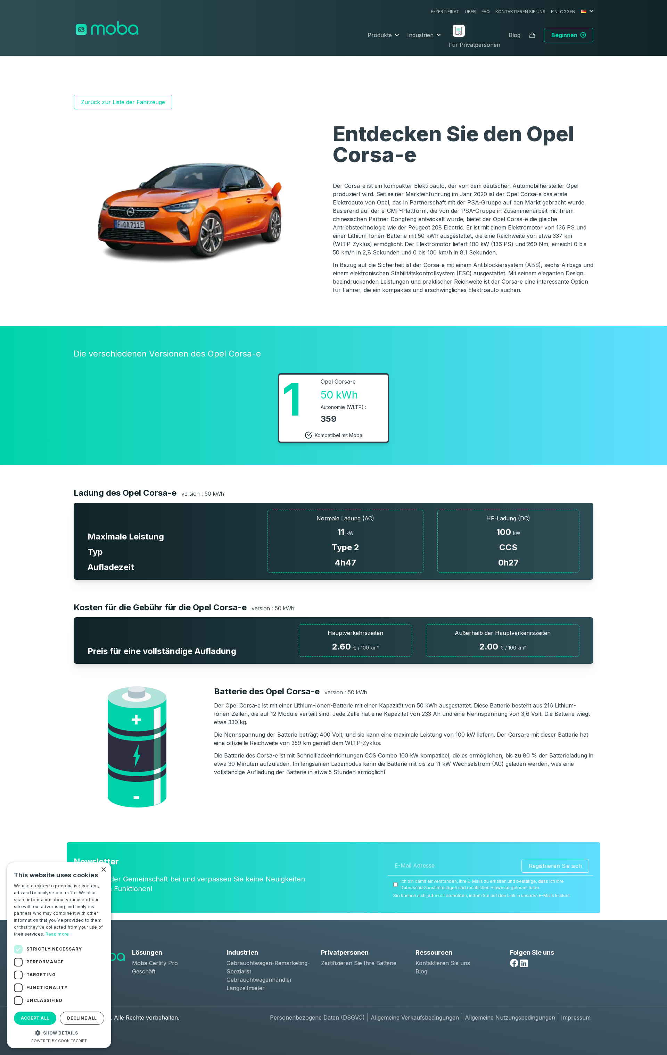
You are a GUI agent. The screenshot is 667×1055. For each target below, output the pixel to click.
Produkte (380, 35)
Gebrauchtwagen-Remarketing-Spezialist (268, 967)
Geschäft (143, 971)
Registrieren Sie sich (555, 865)
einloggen (563, 11)
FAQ (485, 11)
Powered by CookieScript (59, 1040)
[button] (59, 1032)
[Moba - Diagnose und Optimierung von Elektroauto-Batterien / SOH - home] (107, 28)
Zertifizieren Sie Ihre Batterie (358, 963)
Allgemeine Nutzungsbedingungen (510, 1017)
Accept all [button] (35, 1018)
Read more (57, 934)
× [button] (103, 869)
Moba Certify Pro (155, 963)
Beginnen (564, 35)
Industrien (420, 35)
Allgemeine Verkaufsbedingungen (415, 1017)
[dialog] (59, 955)
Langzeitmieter (246, 988)
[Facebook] (514, 963)
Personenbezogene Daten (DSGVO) (317, 1017)
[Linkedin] (524, 963)
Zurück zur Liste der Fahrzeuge (123, 102)
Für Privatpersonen (474, 44)
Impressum (576, 1017)
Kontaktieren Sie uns (520, 11)
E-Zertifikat (445, 11)
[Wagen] (532, 35)
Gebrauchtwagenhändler (259, 979)
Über (470, 11)
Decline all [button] (82, 1018)
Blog (514, 35)
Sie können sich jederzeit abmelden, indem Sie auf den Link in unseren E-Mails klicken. (482, 895)
